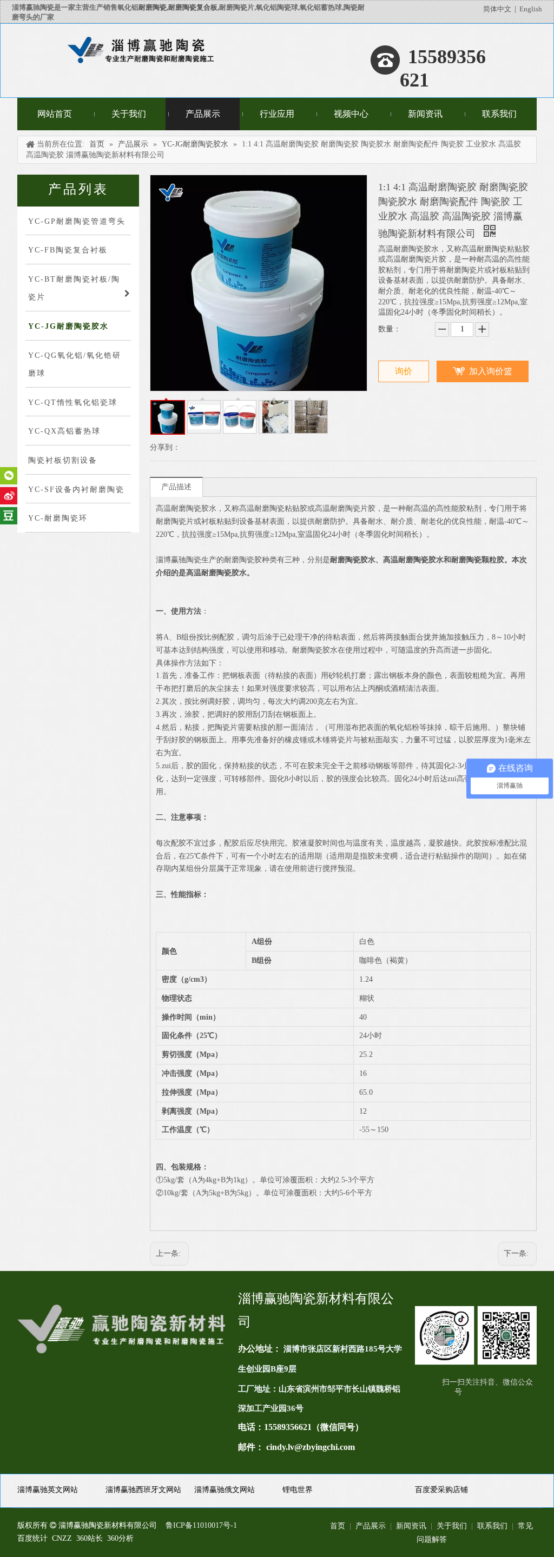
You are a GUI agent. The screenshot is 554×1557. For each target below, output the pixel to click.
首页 (337, 1526)
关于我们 (452, 1526)
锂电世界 (297, 1490)
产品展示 (370, 1526)
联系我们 (492, 1526)
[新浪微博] (8, 495)
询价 (403, 371)
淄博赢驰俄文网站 (224, 1490)
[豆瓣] (8, 515)
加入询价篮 (490, 371)
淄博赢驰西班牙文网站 (143, 1490)
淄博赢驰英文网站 (47, 1490)
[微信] (8, 475)
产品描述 (176, 487)
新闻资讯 (411, 1526)
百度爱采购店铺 (441, 1490)
